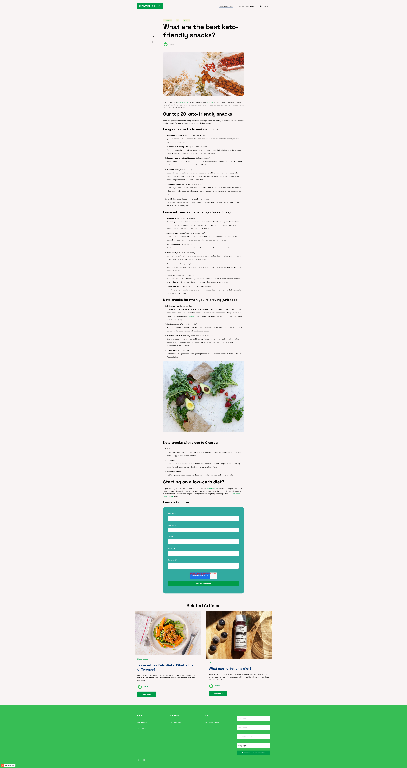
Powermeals (212, 488)
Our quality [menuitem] (141, 728)
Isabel (171, 44)
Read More (146, 694)
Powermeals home (246, 6)
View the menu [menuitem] (176, 723)
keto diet (210, 102)
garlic (191, 316)
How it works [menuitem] (142, 723)
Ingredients (167, 20)
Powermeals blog (226, 6)
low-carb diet (182, 102)
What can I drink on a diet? (230, 668)
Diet (177, 20)
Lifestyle (186, 20)
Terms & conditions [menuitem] (211, 723)
